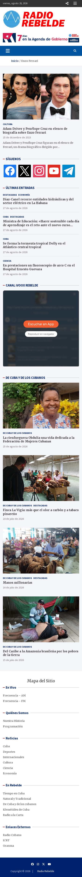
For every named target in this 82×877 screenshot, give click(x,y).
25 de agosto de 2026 (15, 446)
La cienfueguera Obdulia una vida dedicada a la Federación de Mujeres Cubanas (38, 439)
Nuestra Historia (14, 721)
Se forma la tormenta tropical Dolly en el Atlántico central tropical (34, 245)
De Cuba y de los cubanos (17, 433)
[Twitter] (24, 171)
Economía (24, 194)
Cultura (7, 124)
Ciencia (7, 260)
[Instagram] (39, 171)
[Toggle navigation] (8, 51)
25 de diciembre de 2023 (17, 137)
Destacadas (10, 194)
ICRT (6, 840)
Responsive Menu (67, 3)
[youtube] (54, 171)
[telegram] (68, 171)
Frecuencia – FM (14, 701)
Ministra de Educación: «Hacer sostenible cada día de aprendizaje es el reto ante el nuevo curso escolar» (41, 225)
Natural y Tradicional (17, 798)
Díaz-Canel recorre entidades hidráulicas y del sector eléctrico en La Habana (38, 201)
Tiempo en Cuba (14, 793)
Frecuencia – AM (14, 695)
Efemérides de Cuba (16, 809)
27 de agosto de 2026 (15, 208)
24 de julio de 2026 (13, 518)
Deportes (9, 752)
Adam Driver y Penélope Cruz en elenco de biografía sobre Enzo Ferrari (35, 130)
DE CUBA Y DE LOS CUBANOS (25, 378)
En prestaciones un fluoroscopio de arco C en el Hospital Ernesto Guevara (39, 267)
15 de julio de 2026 (13, 660)
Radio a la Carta (13, 815)
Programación (13, 726)
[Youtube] (49, 864)
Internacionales (13, 757)
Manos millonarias (17, 582)
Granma (8, 845)
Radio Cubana (12, 835)
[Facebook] (10, 171)
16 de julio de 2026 (13, 587)
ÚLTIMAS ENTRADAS (20, 188)
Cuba (6, 216)
